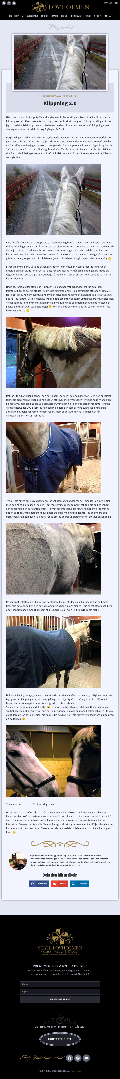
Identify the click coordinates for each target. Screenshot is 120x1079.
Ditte (69, 855)
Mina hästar (71, 95)
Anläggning (32, 16)
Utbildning (76, 16)
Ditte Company (76, 1071)
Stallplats (14, 16)
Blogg (88, 16)
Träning (55, 16)
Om (105, 16)
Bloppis (97, 16)
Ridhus (44, 16)
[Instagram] (9, 3)
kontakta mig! (76, 865)
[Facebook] (4, 3)
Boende (65, 16)
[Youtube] (14, 3)
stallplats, (62, 858)
